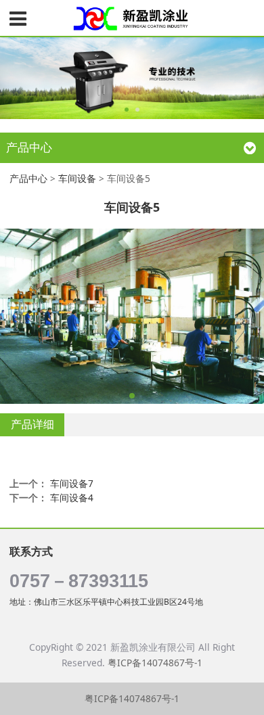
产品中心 (28, 178)
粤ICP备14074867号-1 (155, 662)
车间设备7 (71, 483)
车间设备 (77, 178)
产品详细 (32, 424)
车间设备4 (71, 497)
